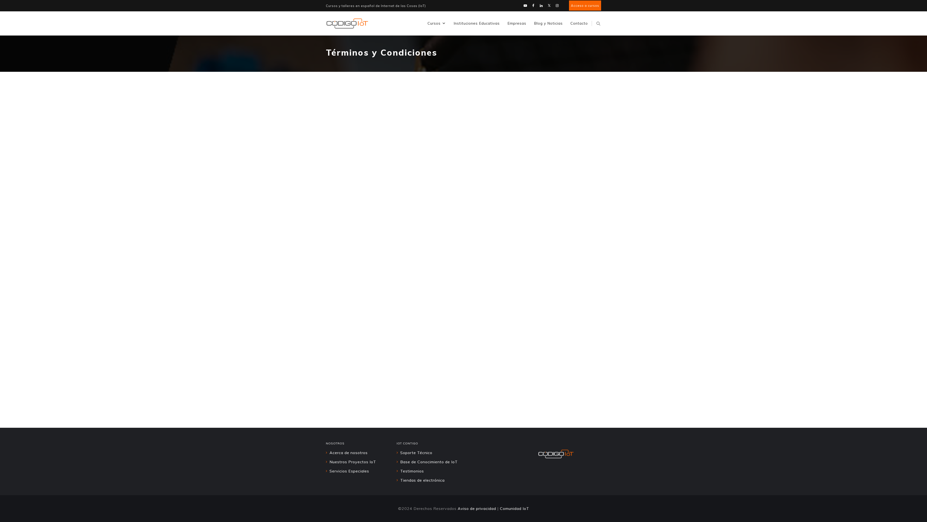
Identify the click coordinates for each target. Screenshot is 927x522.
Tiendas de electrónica (422, 480)
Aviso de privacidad (477, 508)
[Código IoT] (347, 23)
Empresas (516, 23)
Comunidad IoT (514, 508)
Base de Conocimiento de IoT (429, 461)
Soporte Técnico (416, 452)
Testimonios (412, 471)
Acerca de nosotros (349, 452)
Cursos (434, 23)
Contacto (579, 23)
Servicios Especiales (349, 471)
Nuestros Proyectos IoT (353, 461)
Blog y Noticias (548, 23)
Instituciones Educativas (477, 23)
